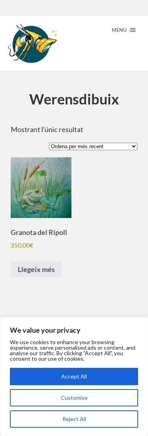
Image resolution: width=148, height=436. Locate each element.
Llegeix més (36, 269)
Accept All (74, 376)
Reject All (74, 419)
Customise (74, 397)
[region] (74, 376)
